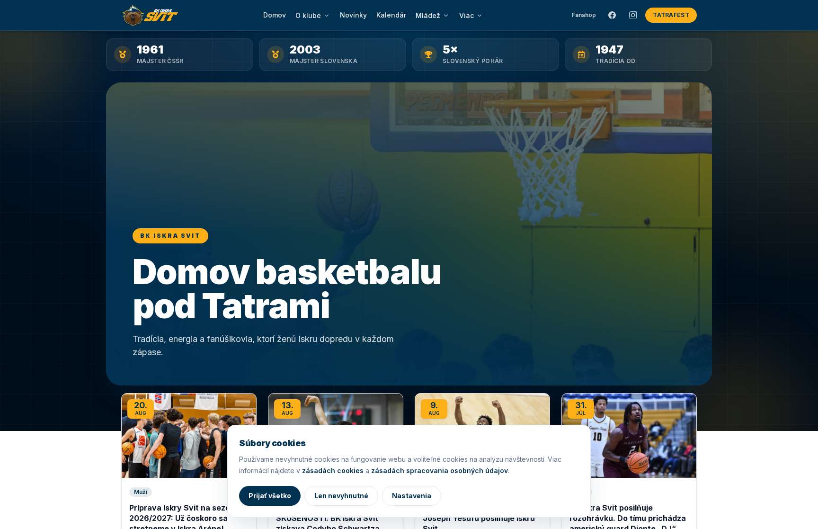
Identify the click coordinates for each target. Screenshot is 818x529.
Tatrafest (671, 14)
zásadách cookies (333, 470)
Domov (274, 15)
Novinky (353, 15)
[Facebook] (612, 15)
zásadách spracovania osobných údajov (439, 470)
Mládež (428, 15)
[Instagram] (632, 15)
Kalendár (391, 15)
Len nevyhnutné (341, 496)
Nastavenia (411, 496)
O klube (308, 15)
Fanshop (584, 14)
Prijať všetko (270, 496)
